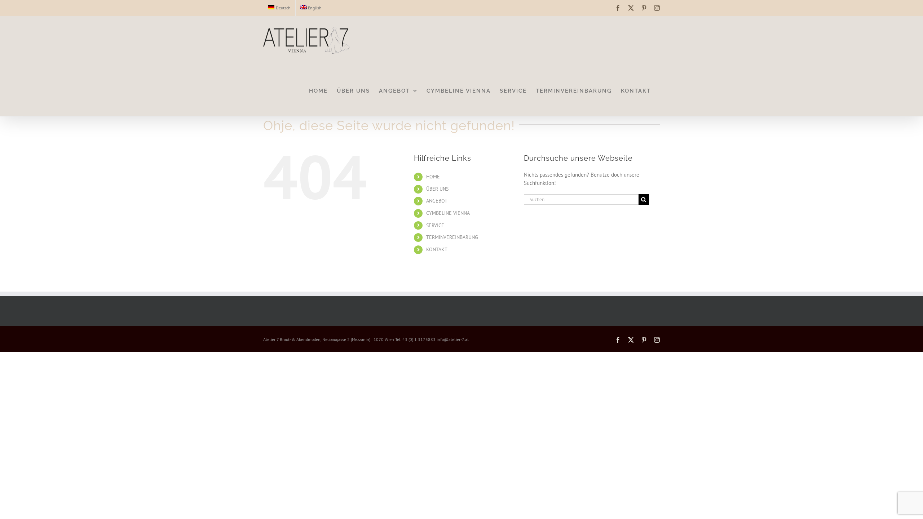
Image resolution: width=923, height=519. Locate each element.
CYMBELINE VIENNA (448, 213)
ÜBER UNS (437, 189)
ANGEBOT (436, 201)
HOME (433, 176)
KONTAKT (436, 249)
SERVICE (435, 225)
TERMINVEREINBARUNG (452, 237)
